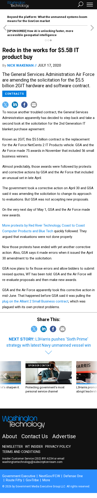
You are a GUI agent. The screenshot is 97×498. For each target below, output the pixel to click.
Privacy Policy (58, 447)
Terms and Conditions (21, 452)
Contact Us (34, 436)
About (9, 436)
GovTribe (32, 480)
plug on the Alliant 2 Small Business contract (35, 301)
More (46, 480)
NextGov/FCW (49, 476)
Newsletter (12, 447)
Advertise (64, 436)
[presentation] (5, 381)
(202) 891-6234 (44, 458)
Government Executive (18, 476)
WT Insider (34, 447)
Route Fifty (14, 480)
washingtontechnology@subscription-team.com (32, 462)
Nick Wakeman (20, 65)
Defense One (73, 476)
